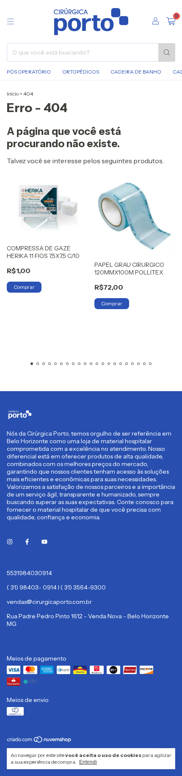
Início (13, 93)
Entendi (88, 762)
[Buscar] (166, 52)
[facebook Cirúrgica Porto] (27, 542)
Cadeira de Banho (135, 72)
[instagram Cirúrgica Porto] (10, 542)
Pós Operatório (29, 72)
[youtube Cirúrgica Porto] (44, 542)
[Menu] (10, 21)
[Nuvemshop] (39, 741)
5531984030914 (29, 573)
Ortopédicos (80, 72)
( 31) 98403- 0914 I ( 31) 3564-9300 (56, 587)
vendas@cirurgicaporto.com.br (49, 602)
